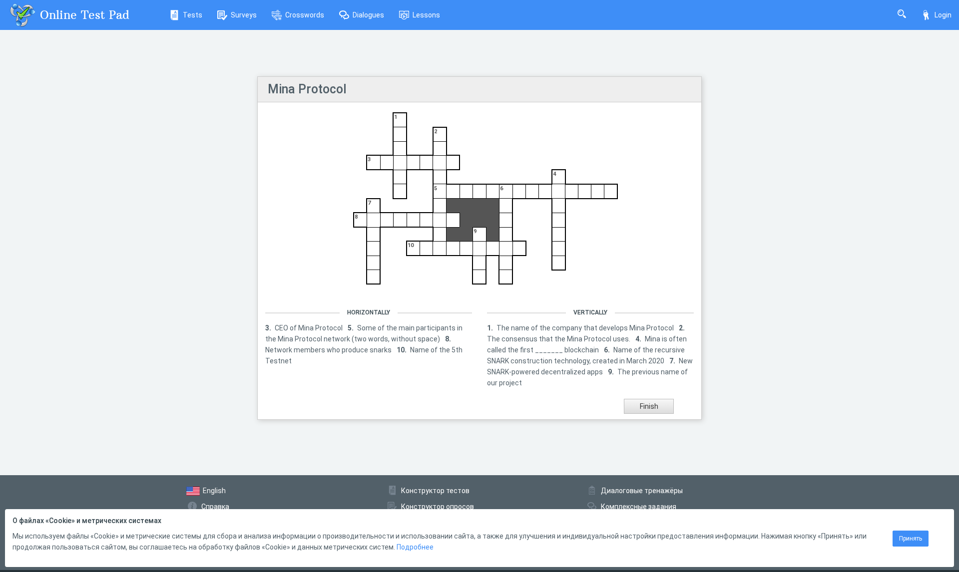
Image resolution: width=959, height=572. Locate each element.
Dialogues (368, 15)
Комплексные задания (638, 507)
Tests (192, 15)
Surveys (244, 15)
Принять (910, 538)
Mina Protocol (307, 89)
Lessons (426, 15)
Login (943, 15)
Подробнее (415, 547)
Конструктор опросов (437, 507)
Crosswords (304, 15)
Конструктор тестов (435, 491)
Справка (215, 507)
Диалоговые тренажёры (642, 491)
